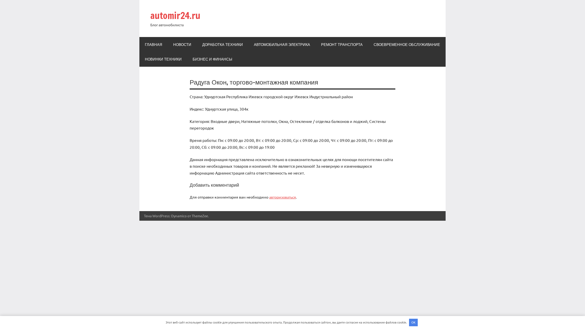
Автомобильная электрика (282, 44)
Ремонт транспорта (342, 44)
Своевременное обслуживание (407, 44)
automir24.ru (175, 15)
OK (413, 322)
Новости (182, 44)
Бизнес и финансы (212, 59)
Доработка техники (222, 44)
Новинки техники (163, 59)
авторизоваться (282, 197)
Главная (153, 44)
